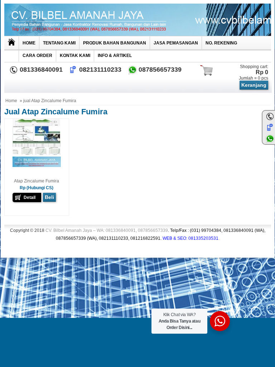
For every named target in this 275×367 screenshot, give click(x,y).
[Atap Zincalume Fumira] (37, 165)
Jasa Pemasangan (176, 43)
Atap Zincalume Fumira (36, 181)
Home (29, 43)
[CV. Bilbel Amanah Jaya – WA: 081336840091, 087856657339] (137, 20)
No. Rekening (221, 43)
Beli (49, 197)
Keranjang (253, 85)
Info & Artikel (115, 55)
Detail (29, 197)
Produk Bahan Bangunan (114, 43)
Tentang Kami (59, 43)
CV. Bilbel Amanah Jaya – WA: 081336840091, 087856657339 (155, 234)
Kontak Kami (75, 55)
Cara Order (37, 55)
